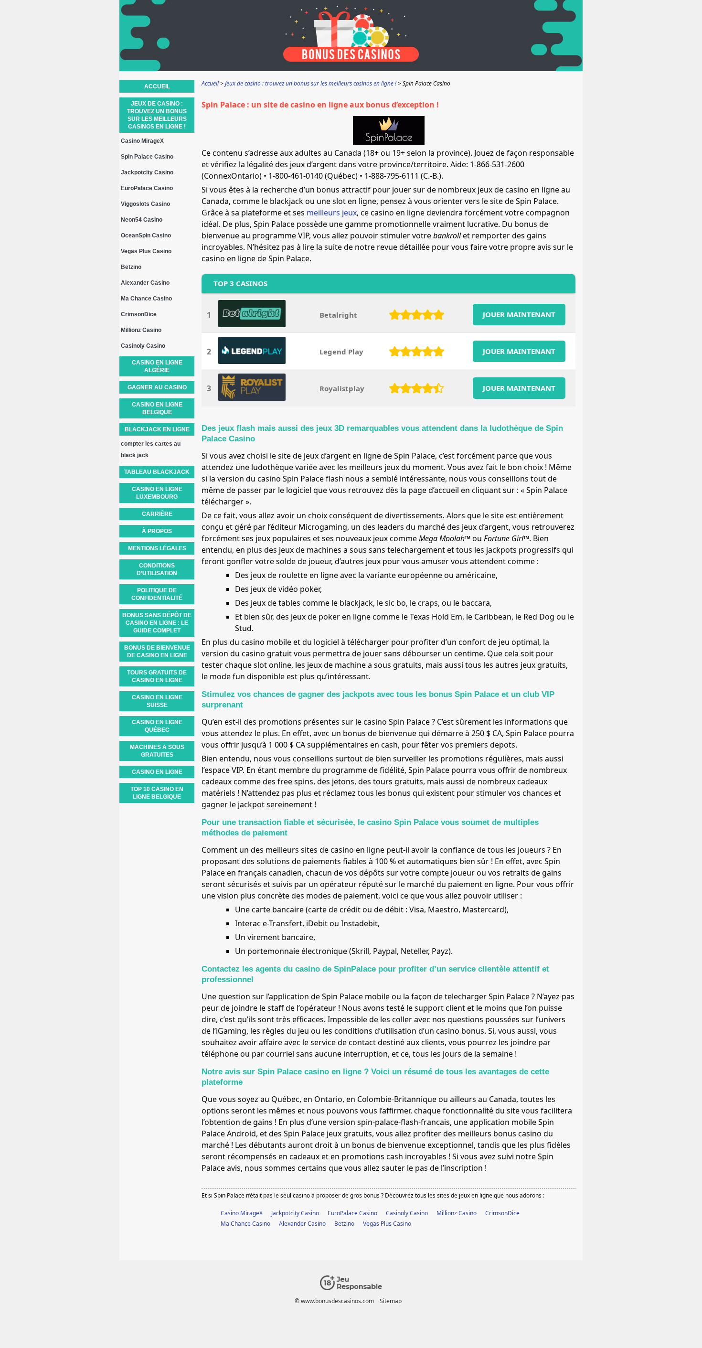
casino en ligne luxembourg (157, 493)
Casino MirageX (242, 1213)
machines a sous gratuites (157, 751)
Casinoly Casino (407, 1213)
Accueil (157, 86)
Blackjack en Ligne (157, 429)
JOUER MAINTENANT (519, 314)
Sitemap (391, 1301)
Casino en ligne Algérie (157, 366)
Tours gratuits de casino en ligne (157, 676)
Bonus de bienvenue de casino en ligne (157, 651)
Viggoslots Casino (145, 204)
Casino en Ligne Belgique (157, 408)
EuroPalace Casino (352, 1213)
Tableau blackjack (157, 472)
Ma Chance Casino (245, 1224)
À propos (157, 531)
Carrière (157, 514)
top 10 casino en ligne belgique (156, 793)
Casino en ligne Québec (157, 726)
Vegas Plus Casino (387, 1224)
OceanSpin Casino (146, 235)
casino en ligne (157, 772)
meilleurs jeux (332, 212)
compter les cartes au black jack (151, 449)
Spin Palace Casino (147, 156)
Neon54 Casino (141, 219)
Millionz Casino (456, 1213)
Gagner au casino (157, 387)
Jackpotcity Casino (295, 1213)
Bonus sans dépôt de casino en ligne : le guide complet (156, 623)
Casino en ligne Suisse (157, 701)
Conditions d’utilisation (157, 569)
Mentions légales (157, 548)
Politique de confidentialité (156, 594)
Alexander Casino (302, 1224)
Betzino (344, 1224)
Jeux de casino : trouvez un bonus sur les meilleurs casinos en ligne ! (157, 115)
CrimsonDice (502, 1213)
